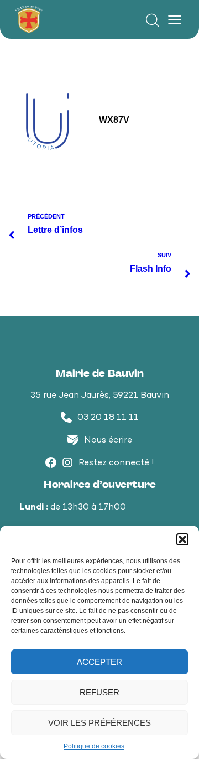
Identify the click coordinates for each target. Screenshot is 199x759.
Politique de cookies (94, 746)
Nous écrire (108, 440)
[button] (182, 539)
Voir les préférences (99, 722)
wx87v (114, 119)
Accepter (99, 662)
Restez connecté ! (116, 463)
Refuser (99, 692)
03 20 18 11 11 (108, 418)
